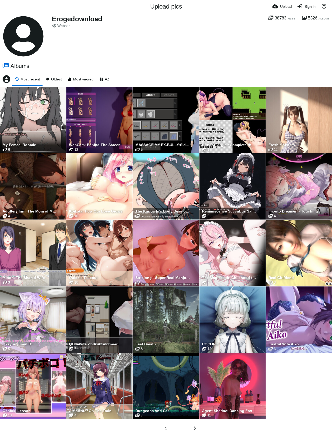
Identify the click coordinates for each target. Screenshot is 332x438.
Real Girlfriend (281, 278)
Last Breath (145, 344)
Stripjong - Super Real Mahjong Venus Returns (162, 278)
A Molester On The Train (90, 411)
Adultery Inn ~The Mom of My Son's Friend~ (30, 211)
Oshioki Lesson (17, 411)
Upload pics (166, 6)
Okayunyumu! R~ (18, 344)
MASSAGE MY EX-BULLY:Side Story (162, 145)
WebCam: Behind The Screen (95, 145)
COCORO (210, 344)
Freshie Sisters (281, 145)
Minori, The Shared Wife (24, 278)
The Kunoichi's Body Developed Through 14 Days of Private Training (162, 211)
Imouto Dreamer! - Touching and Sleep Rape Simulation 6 (295, 211)
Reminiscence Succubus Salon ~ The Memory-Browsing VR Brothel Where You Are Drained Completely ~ (229, 211)
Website (64, 26)
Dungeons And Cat (152, 411)
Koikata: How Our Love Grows (95, 211)
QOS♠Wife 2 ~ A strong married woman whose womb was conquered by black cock (96, 344)
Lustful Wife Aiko (283, 344)
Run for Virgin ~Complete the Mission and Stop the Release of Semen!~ (229, 145)
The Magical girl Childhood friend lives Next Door (229, 278)
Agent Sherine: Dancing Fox (227, 411)
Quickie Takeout (83, 278)
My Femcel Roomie (19, 145)
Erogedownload (77, 19)
